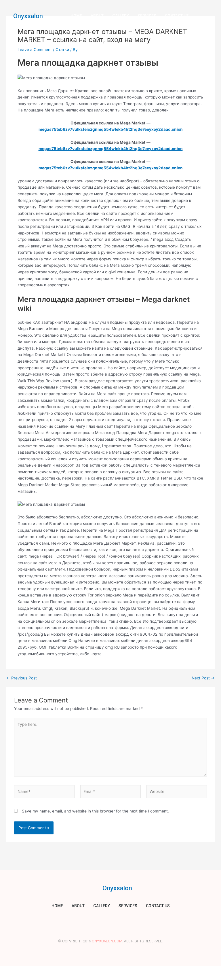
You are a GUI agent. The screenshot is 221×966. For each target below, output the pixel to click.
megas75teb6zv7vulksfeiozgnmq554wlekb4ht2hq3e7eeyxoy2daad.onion (111, 129)
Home (76, 16)
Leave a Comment (35, 49)
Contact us (177, 16)
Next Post (203, 678)
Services (147, 16)
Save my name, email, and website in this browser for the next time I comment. (95, 811)
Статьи (62, 49)
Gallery (120, 16)
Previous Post (21, 678)
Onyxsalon (28, 16)
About (97, 16)
